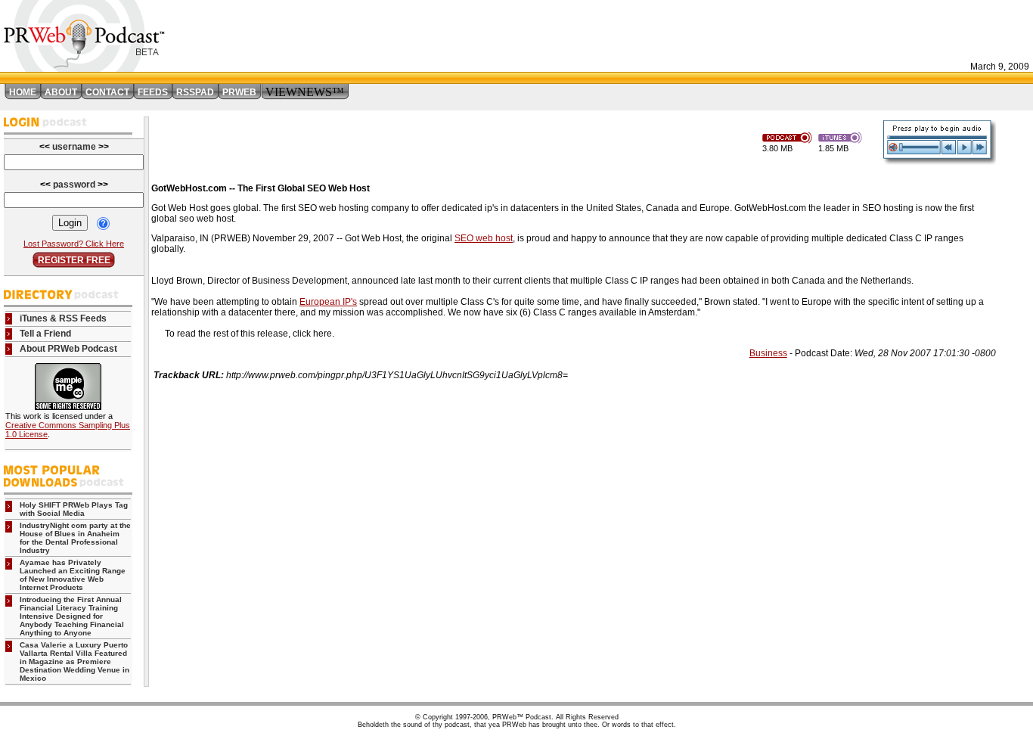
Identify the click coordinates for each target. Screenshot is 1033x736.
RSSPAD (195, 92)
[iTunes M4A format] (842, 136)
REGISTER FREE (74, 260)
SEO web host (483, 238)
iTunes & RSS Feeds (63, 318)
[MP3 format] (790, 136)
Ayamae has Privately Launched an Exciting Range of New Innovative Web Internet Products (73, 575)
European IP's (328, 302)
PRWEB (239, 92)
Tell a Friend (45, 333)
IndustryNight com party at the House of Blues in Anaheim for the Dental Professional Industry (75, 537)
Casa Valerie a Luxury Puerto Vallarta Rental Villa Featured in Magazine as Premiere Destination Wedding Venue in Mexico (74, 661)
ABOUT (61, 92)
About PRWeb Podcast (68, 348)
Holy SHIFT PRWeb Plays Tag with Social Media (74, 509)
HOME (22, 92)
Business (768, 353)
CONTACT (107, 92)
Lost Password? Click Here (73, 243)
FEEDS (153, 92)
